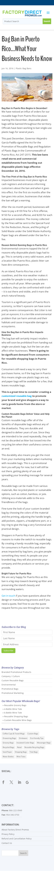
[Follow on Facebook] (5, 782)
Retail (19, 747)
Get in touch (8, 595)
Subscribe (8, 650)
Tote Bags (34, 752)
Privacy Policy (8, 834)
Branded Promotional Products (16, 672)
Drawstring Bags (9, 738)
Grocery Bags (8, 742)
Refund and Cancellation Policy (17, 838)
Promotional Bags (10, 688)
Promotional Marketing (13, 693)
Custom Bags (33, 733)
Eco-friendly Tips (36, 738)
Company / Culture (11, 676)
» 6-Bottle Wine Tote (12, 712)
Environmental (9, 684)
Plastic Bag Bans (23, 68)
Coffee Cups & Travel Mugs (14, 733)
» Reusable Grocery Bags (14, 705)
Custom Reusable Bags (13, 680)
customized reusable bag (17, 396)
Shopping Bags (21, 752)
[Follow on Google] (29, 782)
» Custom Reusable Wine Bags (17, 720)
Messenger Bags (44, 742)
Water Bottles (8, 756)
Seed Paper (7, 752)
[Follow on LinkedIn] (21, 782)
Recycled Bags (8, 747)
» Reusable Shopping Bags (15, 716)
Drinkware (23, 738)
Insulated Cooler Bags (25, 742)
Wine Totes (21, 756)
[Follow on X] (13, 782)
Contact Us (7, 843)
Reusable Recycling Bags (34, 747)
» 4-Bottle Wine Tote (12, 709)
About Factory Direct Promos (15, 829)
